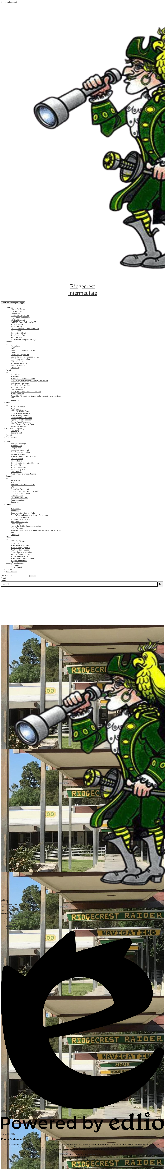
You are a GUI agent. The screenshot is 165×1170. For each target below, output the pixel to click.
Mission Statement (18, 320)
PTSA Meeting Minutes (20, 415)
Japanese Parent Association (21, 420)
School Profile (16, 331)
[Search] (160, 584)
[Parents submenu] (7, 372)
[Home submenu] (12, 307)
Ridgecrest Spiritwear (19, 426)
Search (3, 576)
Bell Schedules (16, 311)
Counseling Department (20, 316)
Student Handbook (18, 366)
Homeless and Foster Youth (21, 385)
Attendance (15, 376)
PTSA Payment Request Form (22, 424)
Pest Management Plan (82, 1167)
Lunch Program (17, 389)
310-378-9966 (92, 1154)
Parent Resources (17, 394)
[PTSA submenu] (7, 405)
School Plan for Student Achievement (25, 329)
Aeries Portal (16, 346)
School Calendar (17, 324)
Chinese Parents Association (21, 418)
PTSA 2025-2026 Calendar (21, 411)
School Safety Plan (18, 335)
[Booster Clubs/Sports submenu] (23, 429)
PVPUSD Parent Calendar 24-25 (23, 322)
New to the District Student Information (26, 392)
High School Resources (20, 383)
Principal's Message (18, 309)
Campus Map (16, 313)
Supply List (15, 368)
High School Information (20, 318)
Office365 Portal (17, 361)
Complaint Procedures (82, 1165)
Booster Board (16, 433)
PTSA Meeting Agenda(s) (20, 413)
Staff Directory (16, 337)
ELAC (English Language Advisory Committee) (29, 381)
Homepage (15, 431)
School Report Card (18, 333)
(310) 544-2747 (13, 909)
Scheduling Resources (19, 363)
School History (16, 326)
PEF (12, 398)
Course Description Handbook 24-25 (25, 357)
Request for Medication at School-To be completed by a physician (36, 396)
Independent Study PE (19, 387)
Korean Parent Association (21, 422)
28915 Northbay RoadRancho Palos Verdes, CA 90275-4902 (16, 905)
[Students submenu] (7, 344)
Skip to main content (9, 2)
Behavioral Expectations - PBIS (23, 350)
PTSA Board (16, 409)
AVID (13, 348)
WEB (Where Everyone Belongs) (23, 339)
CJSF (13, 352)
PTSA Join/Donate (18, 407)
